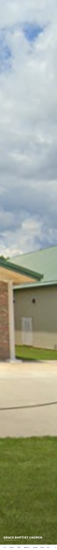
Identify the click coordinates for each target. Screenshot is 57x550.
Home (5, 547)
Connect (11, 547)
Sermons (35, 547)
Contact (42, 547)
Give (48, 547)
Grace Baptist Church (23, 537)
